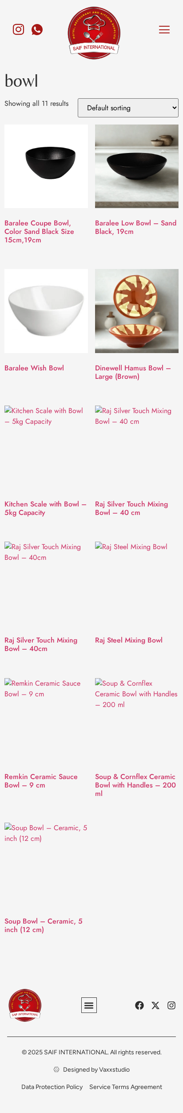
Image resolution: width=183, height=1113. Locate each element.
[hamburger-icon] (164, 30)
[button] (89, 1005)
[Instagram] (18, 25)
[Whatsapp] (37, 25)
